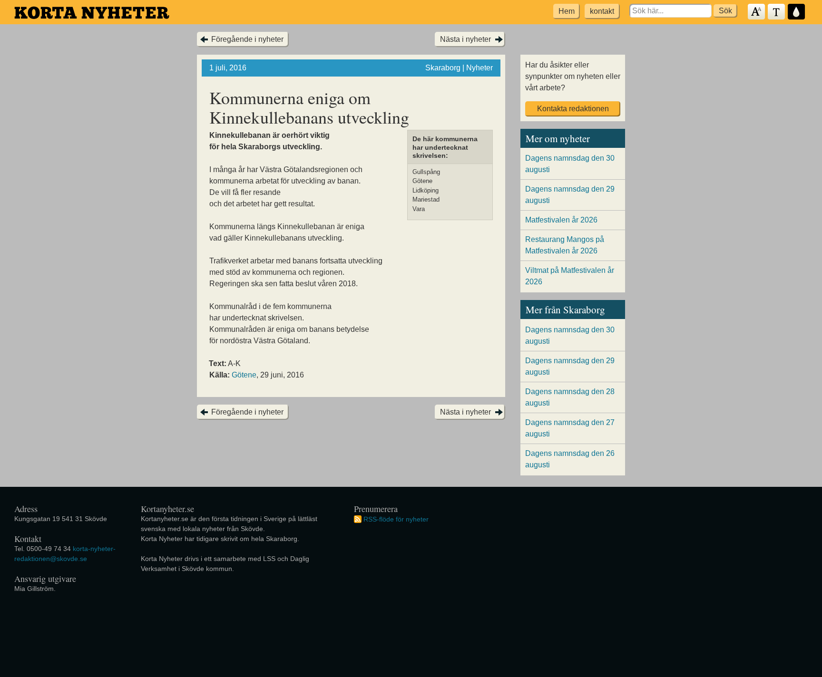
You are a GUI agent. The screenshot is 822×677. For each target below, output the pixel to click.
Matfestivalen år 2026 (561, 220)
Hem (566, 11)
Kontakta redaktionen (573, 109)
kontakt (602, 11)
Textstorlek (757, 12)
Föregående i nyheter (247, 39)
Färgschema (797, 12)
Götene (244, 375)
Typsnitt (777, 12)
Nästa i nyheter (465, 39)
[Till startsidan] (91, 12)
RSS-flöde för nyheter (396, 518)
